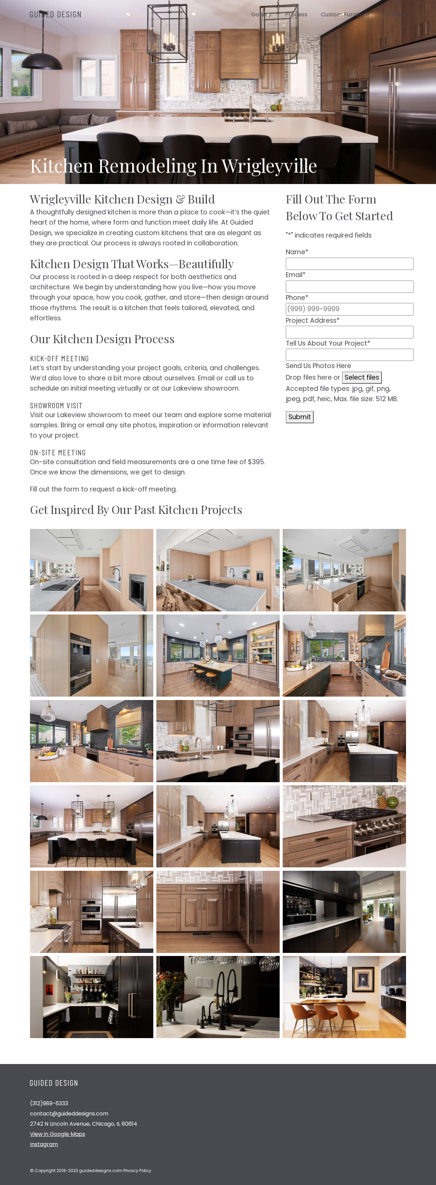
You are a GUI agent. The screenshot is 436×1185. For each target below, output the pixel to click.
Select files (362, 377)
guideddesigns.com (100, 1170)
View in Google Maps (57, 1134)
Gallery (261, 14)
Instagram (44, 1144)
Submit (300, 417)
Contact (394, 14)
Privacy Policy (137, 1170)
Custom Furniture (345, 14)
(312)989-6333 (49, 1103)
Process (296, 14)
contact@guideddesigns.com (69, 1114)
